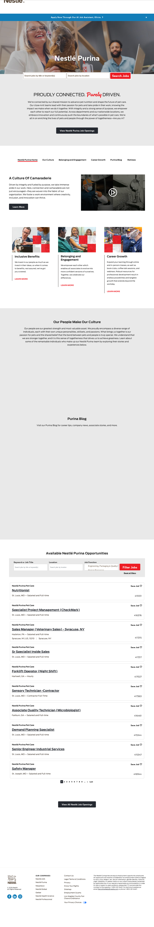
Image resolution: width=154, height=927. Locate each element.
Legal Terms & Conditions (75, 879)
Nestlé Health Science (45, 896)
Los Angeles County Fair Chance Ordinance (74, 897)
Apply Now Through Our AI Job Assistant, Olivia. (76, 16)
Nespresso (40, 886)
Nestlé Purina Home (28, 160)
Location (53, 562)
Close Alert (146, 16)
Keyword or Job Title (23, 562)
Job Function (90, 562)
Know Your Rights (71, 886)
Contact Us (69, 876)
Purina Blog (116, 160)
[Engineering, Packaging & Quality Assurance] (102, 566)
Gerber (38, 893)
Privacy (67, 883)
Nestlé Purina (41, 882)
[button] (77, 130)
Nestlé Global (41, 889)
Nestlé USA (40, 879)
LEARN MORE (21, 279)
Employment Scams (72, 893)
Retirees (131, 160)
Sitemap (67, 889)
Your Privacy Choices (73, 902)
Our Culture (48, 160)
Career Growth (98, 160)
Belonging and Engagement (72, 160)
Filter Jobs (130, 567)
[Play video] (113, 192)
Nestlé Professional (44, 899)
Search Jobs (120, 76)
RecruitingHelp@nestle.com (108, 889)
